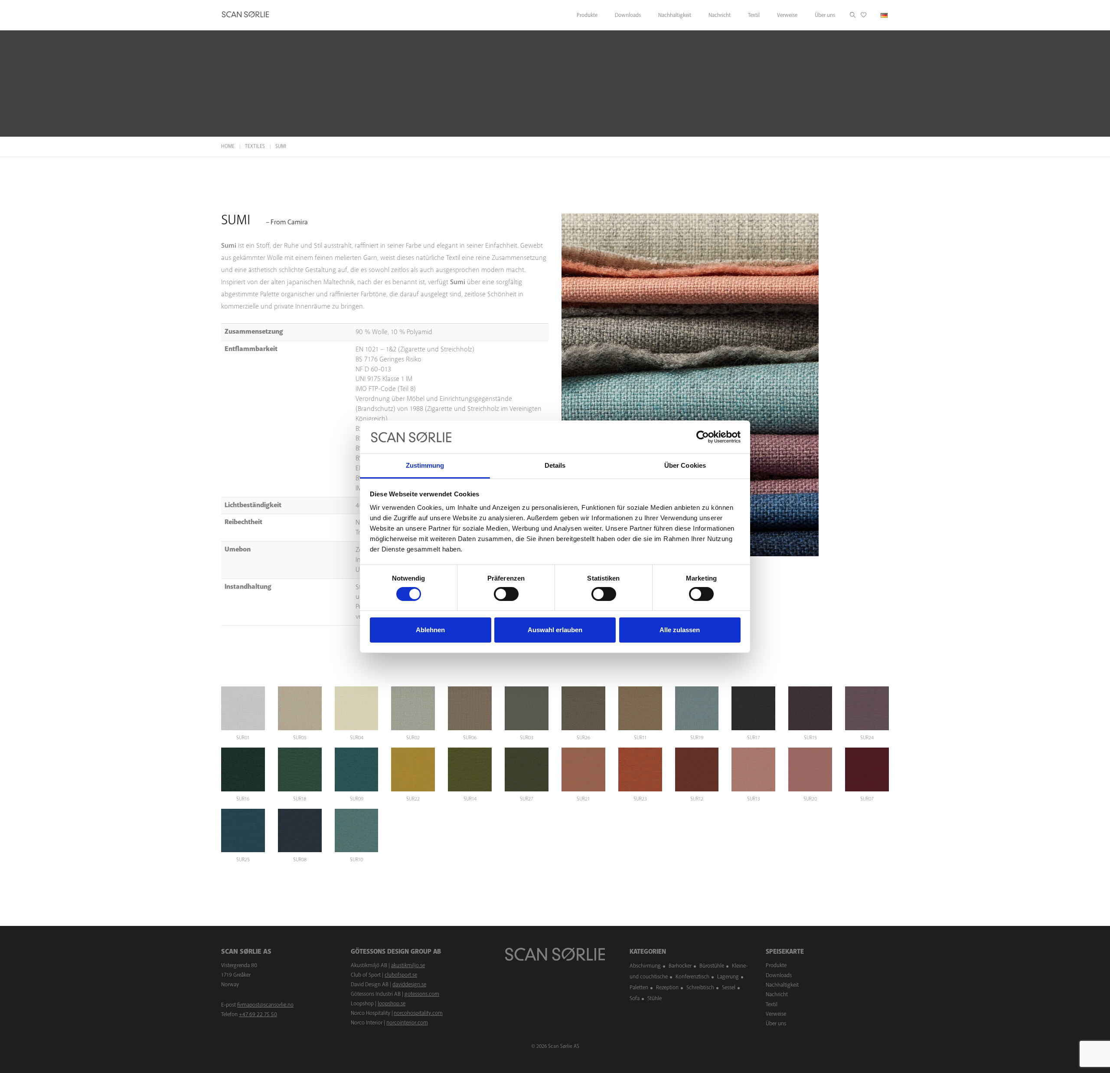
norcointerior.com (407, 1022)
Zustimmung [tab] (425, 465)
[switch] (506, 594)
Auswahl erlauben (555, 629)
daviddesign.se (409, 984)
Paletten (639, 987)
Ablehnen (430, 629)
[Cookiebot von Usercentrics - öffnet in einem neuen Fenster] (703, 436)
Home (228, 146)
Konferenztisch (692, 976)
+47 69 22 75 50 (258, 1014)
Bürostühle (711, 965)
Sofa (635, 998)
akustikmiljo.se (408, 965)
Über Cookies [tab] (685, 465)
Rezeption (667, 987)
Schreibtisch (700, 987)
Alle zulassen (679, 629)
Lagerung (728, 976)
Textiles (255, 146)
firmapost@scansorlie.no (265, 1004)
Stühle (654, 998)
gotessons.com (422, 994)
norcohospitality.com (418, 1013)
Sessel (728, 987)
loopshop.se (391, 1003)
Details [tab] (555, 465)
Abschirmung (645, 965)
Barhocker (680, 965)
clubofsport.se (401, 974)
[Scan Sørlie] (245, 15)
